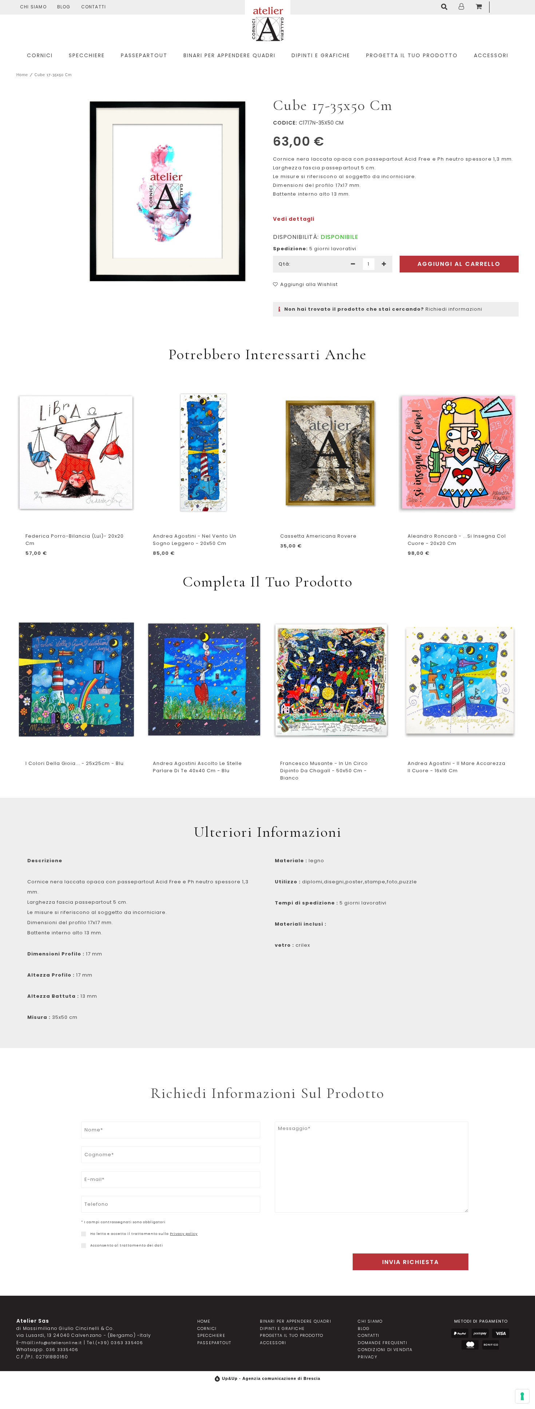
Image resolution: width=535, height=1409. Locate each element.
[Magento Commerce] (267, 23)
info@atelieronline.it (58, 1343)
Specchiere (211, 1335)
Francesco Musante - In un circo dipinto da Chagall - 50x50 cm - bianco (324, 770)
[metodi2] (480, 1333)
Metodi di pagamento (481, 1321)
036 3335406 (62, 1350)
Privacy (367, 1357)
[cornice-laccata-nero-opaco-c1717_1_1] (167, 191)
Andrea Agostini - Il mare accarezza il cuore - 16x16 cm (457, 767)
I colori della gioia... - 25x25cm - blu (74, 763)
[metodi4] (470, 1345)
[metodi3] (500, 1333)
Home (22, 75)
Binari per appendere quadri (295, 1321)
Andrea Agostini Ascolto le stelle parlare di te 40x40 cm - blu (197, 767)
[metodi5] (490, 1345)
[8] (522, 1396)
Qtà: (284, 263)
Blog (64, 7)
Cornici (207, 1328)
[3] (384, 264)
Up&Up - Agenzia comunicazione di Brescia (271, 1378)
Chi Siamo (33, 7)
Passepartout (214, 1343)
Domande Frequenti (382, 1343)
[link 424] (83, 1234)
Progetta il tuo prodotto (291, 1335)
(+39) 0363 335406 (119, 1343)
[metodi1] (459, 1333)
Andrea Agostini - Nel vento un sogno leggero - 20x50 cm (195, 540)
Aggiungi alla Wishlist (309, 284)
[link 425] (83, 1245)
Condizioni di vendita (385, 1350)
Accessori (273, 1343)
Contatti (93, 7)
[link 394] (446, 7)
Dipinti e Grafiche (282, 1328)
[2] (353, 264)
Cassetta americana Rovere (318, 536)
